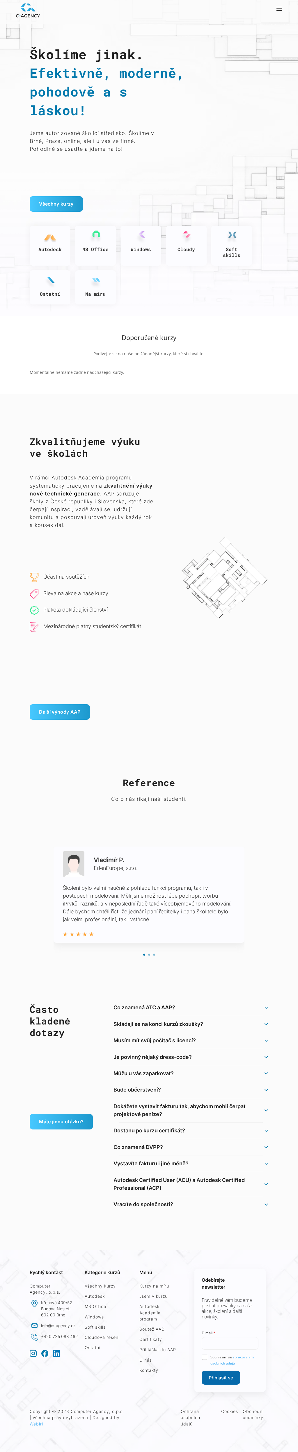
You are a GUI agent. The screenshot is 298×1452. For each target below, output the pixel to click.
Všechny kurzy (56, 204)
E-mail (208, 1333)
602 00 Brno (53, 1314)
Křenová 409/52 (56, 1302)
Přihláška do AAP (157, 1349)
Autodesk (95, 1296)
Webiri (36, 1423)
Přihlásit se (221, 1378)
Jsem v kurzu (153, 1296)
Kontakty (148, 1370)
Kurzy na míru (154, 1285)
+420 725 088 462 (59, 1336)
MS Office (95, 1306)
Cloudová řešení (102, 1337)
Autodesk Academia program (150, 1312)
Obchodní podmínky (253, 1414)
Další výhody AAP (59, 712)
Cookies (229, 1411)
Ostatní (92, 1347)
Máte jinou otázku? (61, 1122)
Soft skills (95, 1327)
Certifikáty (150, 1339)
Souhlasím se (232, 1360)
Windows (94, 1316)
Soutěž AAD (152, 1329)
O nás (145, 1360)
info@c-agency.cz (58, 1325)
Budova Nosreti (55, 1308)
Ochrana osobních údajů (190, 1417)
